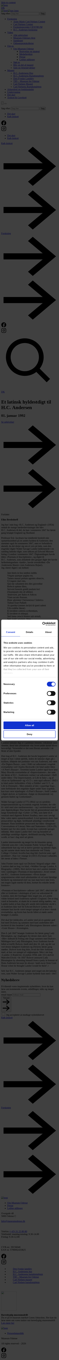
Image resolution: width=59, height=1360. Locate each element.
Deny (29, 734)
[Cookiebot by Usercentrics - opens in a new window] (42, 624)
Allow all (29, 725)
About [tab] (48, 632)
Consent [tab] (10, 632)
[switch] (51, 693)
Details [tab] (29, 632)
